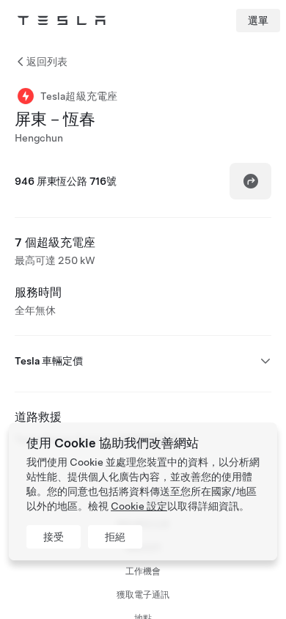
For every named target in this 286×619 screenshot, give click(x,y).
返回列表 (46, 61)
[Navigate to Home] (61, 20)
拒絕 (115, 537)
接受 (53, 537)
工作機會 (143, 571)
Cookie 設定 (139, 506)
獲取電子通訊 (143, 595)
